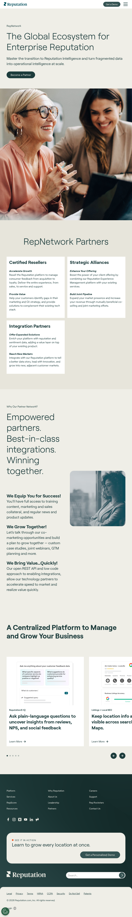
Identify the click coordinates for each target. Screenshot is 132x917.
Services (11, 796)
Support (93, 796)
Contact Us (94, 808)
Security (61, 893)
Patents (87, 893)
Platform (11, 790)
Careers (93, 790)
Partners (52, 808)
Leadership (53, 802)
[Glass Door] (37, 819)
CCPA (50, 893)
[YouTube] (25, 819)
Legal (9, 893)
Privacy (19, 893)
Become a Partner (21, 74)
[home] (15, 4)
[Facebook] (8, 819)
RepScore (12, 802)
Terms (30, 893)
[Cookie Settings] (5, 911)
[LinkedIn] (31, 819)
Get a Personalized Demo (100, 854)
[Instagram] (14, 819)
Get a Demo (112, 4)
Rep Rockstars (96, 802)
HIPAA (40, 893)
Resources (12, 808)
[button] (125, 4)
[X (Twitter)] (19, 819)
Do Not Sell (74, 893)
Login (9, 908)
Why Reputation (56, 790)
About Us (52, 796)
